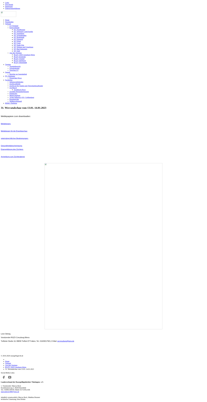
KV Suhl (17, 51)
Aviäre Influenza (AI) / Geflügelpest (21, 97)
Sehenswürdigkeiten (16, 82)
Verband (8, 24)
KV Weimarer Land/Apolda (23, 31)
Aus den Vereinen (15, 53)
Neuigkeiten (9, 22)
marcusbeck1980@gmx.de (10, 392)
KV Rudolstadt (19, 37)
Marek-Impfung (14, 95)
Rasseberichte (14, 99)
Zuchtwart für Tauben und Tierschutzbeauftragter (26, 86)
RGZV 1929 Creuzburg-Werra (24, 55)
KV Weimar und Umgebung (23, 47)
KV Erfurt (17, 41)
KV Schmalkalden (20, 35)
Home (7, 20)
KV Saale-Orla (19, 45)
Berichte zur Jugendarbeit (18, 74)
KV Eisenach (18, 39)
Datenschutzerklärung (12, 8)
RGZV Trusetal (19, 59)
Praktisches (13, 93)
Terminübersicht (14, 66)
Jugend (7, 72)
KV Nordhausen (19, 30)
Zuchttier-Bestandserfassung (19, 92)
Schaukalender (14, 68)
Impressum (9, 6)
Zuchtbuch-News (20, 90)
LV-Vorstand (13, 26)
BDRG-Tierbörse (11, 103)
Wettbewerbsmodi (15, 101)
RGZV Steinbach (20, 61)
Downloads (9, 4)
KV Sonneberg (19, 33)
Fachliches (8, 80)
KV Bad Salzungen (20, 49)
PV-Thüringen (10, 76)
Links (7, 3)
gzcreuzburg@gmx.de (65, 341)
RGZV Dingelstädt (20, 62)
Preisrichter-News (15, 78)
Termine (8, 64)
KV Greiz (17, 43)
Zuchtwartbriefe (14, 84)
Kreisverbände (14, 28)
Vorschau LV (14, 70)
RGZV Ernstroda (20, 57)
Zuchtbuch (13, 88)
